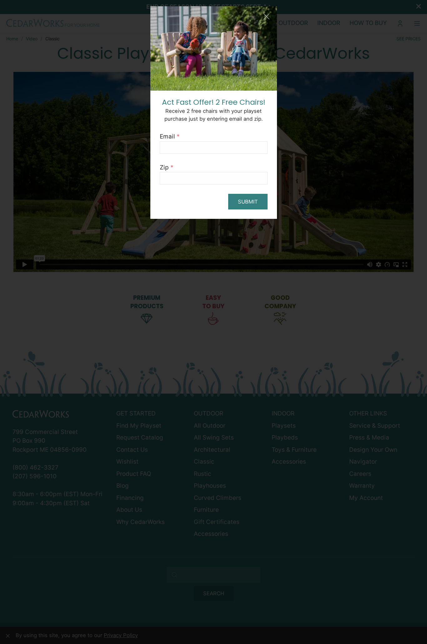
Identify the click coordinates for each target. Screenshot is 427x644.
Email (170, 136)
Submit (248, 202)
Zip (166, 167)
